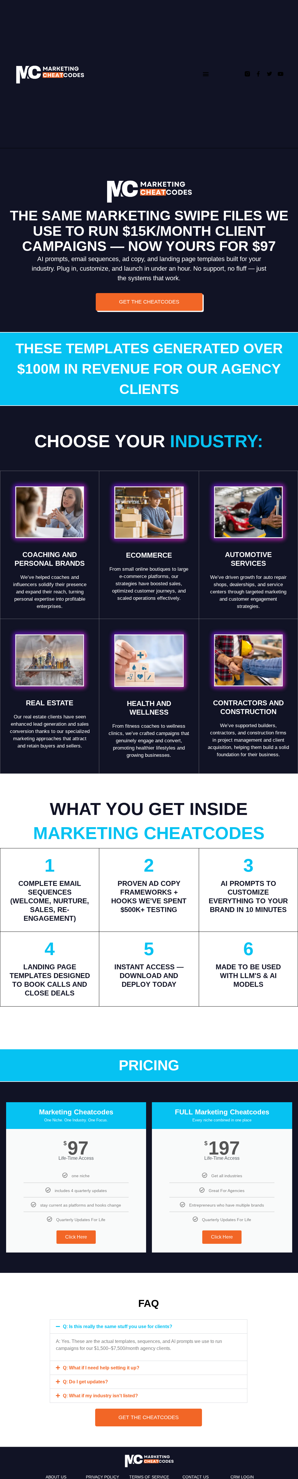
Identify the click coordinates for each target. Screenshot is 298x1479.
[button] (205, 74)
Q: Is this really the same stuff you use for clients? (117, 1326)
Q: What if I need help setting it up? (101, 1367)
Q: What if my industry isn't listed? (100, 1395)
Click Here (76, 1236)
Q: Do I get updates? (85, 1381)
